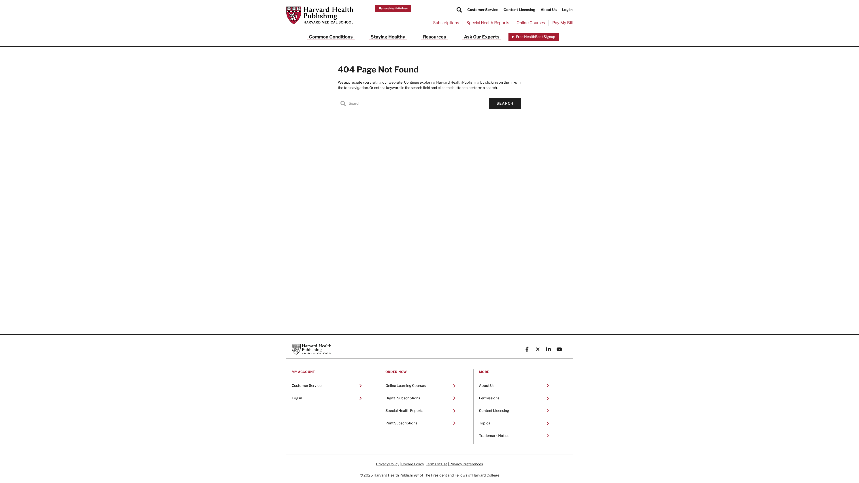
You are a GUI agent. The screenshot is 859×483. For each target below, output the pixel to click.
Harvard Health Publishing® (396, 475)
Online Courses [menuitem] (531, 22)
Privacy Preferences (466, 464)
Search (505, 103)
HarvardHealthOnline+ (393, 8)
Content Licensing (519, 10)
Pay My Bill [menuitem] (562, 22)
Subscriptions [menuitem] (446, 22)
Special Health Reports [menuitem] (487, 22)
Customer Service (482, 10)
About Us (549, 10)
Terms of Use (436, 464)
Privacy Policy (387, 464)
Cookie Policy (412, 464)
